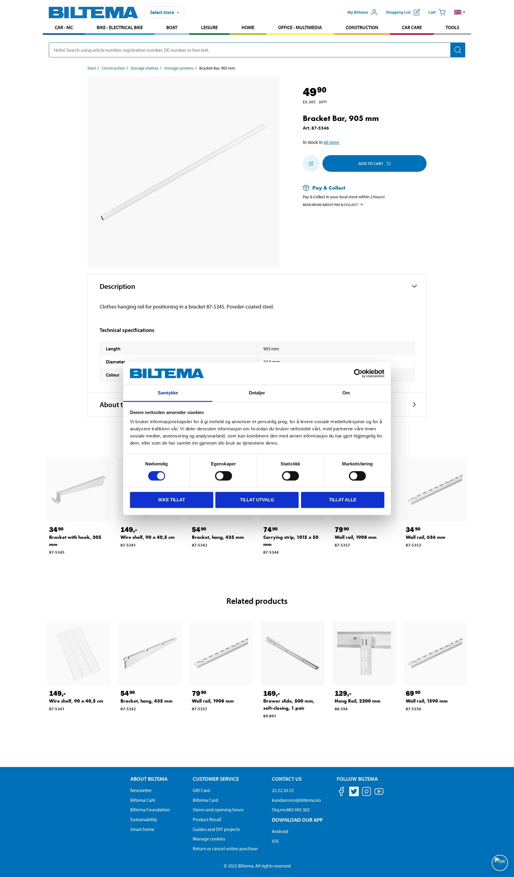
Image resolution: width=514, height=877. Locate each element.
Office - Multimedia (300, 27)
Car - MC (64, 27)
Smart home (142, 829)
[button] (459, 12)
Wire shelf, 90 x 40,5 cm (147, 537)
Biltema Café (142, 800)
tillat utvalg (257, 499)
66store (331, 142)
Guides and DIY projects (216, 829)
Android (280, 831)
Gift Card (201, 790)
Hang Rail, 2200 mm (357, 701)
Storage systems (179, 68)
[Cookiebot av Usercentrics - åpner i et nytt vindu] (358, 373)
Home (248, 27)
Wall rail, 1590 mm (427, 701)
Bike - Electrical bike (120, 27)
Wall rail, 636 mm (425, 537)
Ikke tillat (171, 499)
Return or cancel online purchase (225, 848)
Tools (452, 27)
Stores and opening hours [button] (218, 810)
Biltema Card (205, 800)
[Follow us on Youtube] (379, 794)
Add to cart (370, 163)
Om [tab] (346, 393)
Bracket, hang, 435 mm (218, 537)
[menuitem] (64, 28)
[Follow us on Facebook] (341, 792)
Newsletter (141, 790)
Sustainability (143, 819)
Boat (171, 27)
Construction (362, 27)
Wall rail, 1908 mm (356, 537)
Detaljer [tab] (257, 393)
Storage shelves (145, 68)
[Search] (457, 49)
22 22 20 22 (283, 790)
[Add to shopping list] (311, 163)
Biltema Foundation (150, 810)
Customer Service (216, 778)
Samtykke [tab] (168, 393)
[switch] (223, 476)
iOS (275, 841)
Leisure (209, 27)
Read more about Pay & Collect (330, 204)
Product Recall (207, 819)
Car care (412, 27)
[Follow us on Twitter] (354, 792)
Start (91, 68)
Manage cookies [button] (209, 839)
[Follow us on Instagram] (366, 792)
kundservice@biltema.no (296, 800)
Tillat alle (342, 499)
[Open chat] (499, 862)
